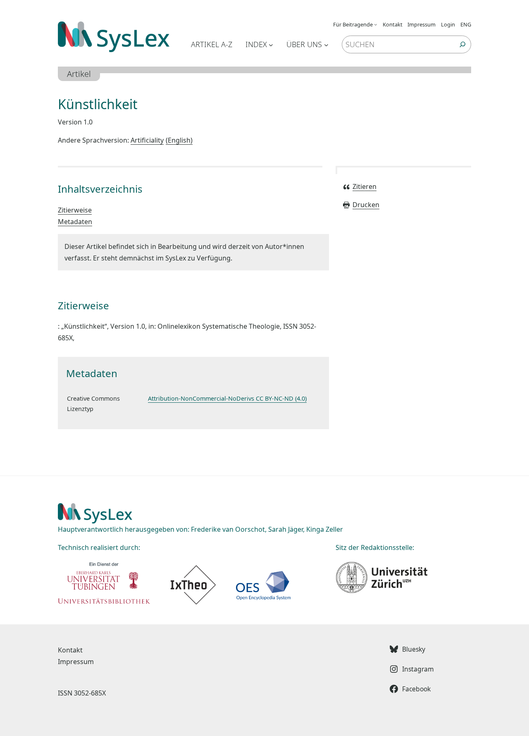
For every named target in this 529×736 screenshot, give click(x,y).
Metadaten (75, 221)
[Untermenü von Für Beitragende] (375, 24)
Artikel (79, 73)
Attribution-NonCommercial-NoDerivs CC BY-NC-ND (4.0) (227, 398)
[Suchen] (462, 44)
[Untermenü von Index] (271, 44)
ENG (465, 24)
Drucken (366, 204)
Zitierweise (75, 210)
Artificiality (161, 140)
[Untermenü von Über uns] (326, 44)
